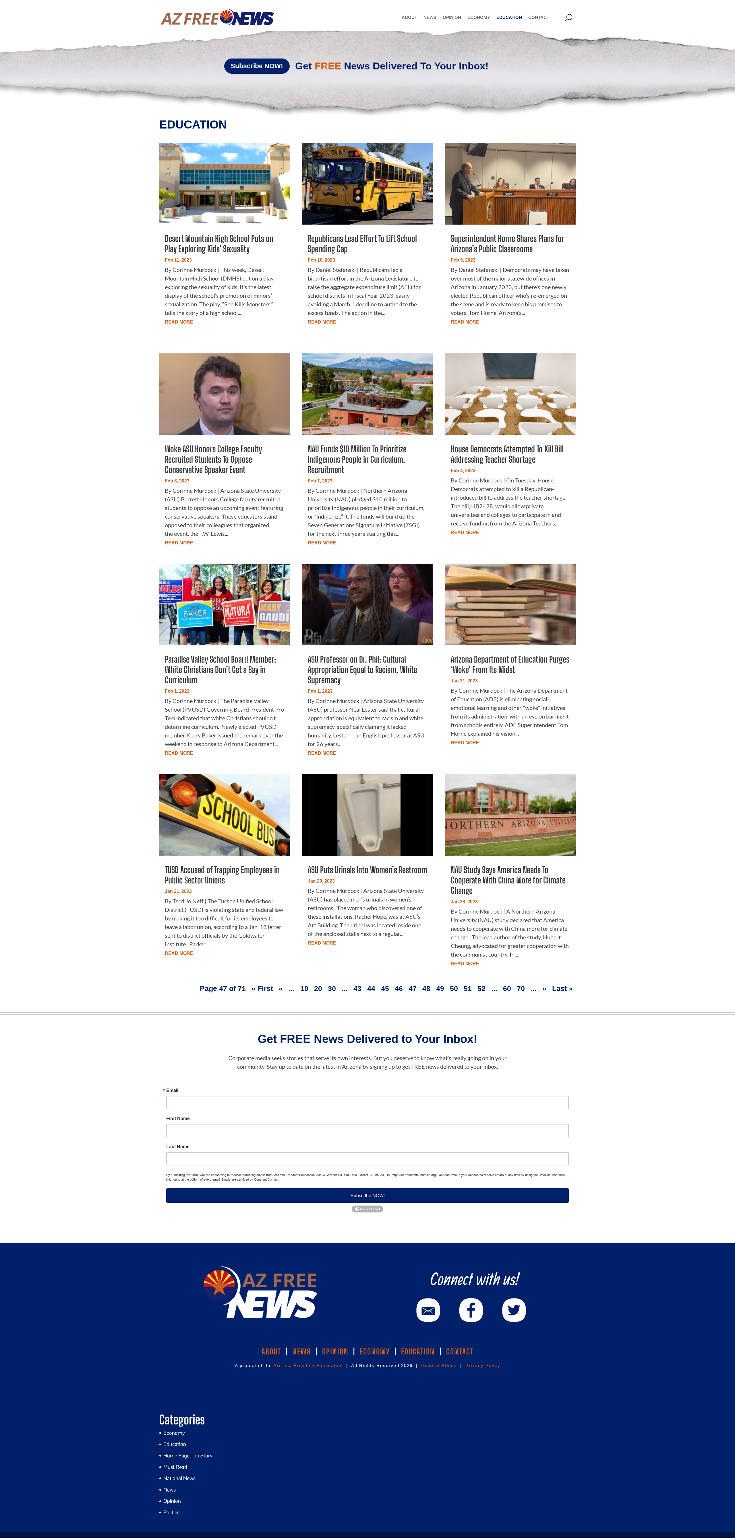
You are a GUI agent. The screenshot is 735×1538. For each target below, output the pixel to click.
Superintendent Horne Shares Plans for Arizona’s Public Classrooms (507, 243)
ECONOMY (375, 1351)
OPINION (335, 1351)
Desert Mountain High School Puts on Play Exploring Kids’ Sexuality (219, 243)
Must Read (175, 1467)
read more (179, 322)
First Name (178, 1118)
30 (332, 988)
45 (385, 988)
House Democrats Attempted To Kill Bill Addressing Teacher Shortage (507, 454)
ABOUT (271, 1351)
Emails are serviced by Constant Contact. (250, 1179)
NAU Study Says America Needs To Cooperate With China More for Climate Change (508, 880)
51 (468, 988)
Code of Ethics (439, 1365)
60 (507, 988)
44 (371, 988)
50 (454, 988)
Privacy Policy (482, 1365)
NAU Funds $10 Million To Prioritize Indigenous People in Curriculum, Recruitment (357, 459)
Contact (538, 17)
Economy (478, 17)
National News (179, 1478)
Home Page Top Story (187, 1455)
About (409, 17)
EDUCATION (418, 1351)
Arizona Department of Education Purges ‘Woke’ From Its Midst (510, 664)
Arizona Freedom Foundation (308, 1365)
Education (509, 17)
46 (399, 988)
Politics (171, 1512)
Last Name (177, 1146)
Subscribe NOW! (257, 66)
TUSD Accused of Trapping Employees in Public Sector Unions (222, 875)
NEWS (301, 1351)
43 (357, 988)
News (429, 17)
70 (521, 988)
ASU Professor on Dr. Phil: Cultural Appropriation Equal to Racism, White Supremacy (362, 669)
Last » (562, 988)
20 (318, 988)
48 (426, 988)
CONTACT (460, 1351)
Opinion (452, 17)
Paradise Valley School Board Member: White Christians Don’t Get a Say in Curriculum (220, 669)
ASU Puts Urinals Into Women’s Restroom (367, 870)
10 (304, 988)
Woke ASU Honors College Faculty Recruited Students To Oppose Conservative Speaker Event (213, 459)
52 (481, 988)
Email (172, 1090)
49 (440, 988)
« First (262, 988)
